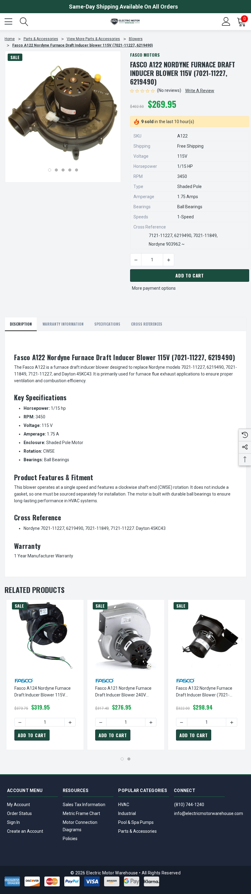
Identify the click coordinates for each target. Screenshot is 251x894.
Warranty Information (63, 323)
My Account (18, 804)
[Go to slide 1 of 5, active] (49, 170)
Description (21, 323)
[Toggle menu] (9, 20)
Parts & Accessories (137, 831)
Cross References (146, 323)
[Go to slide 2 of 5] (56, 170)
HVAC (123, 804)
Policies (70, 838)
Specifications (107, 323)
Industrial (127, 813)
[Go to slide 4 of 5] (69, 170)
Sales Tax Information (84, 804)
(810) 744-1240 (189, 804)
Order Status (19, 813)
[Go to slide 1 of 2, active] (122, 758)
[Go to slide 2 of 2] (128, 758)
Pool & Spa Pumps (136, 822)
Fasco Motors (145, 54)
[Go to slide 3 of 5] (63, 170)
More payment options (154, 288)
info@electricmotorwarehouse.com (208, 813)
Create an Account (25, 831)
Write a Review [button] (199, 90)
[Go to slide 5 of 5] (76, 170)
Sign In (13, 822)
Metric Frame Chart (81, 813)
